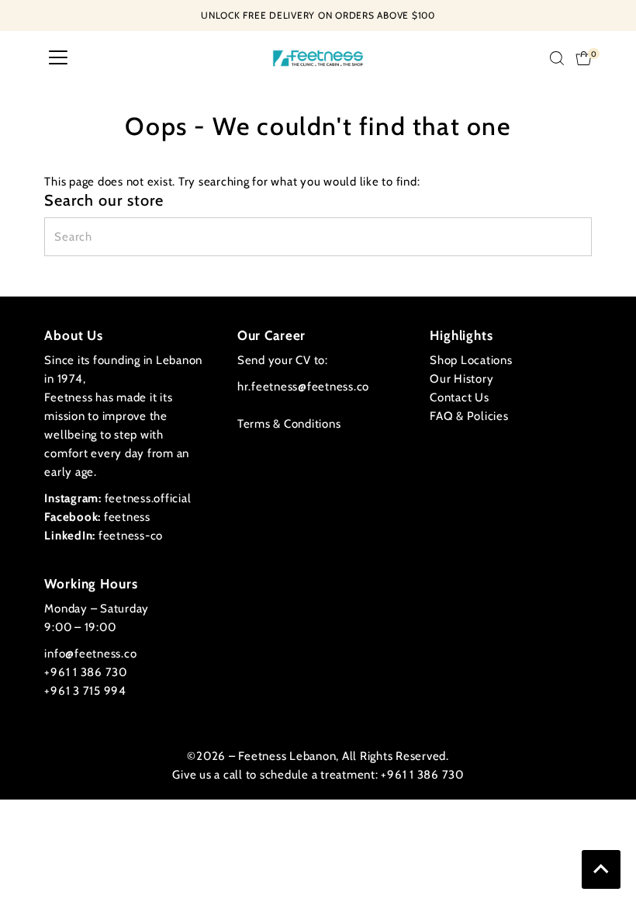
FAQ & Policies (469, 416)
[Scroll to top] (601, 869)
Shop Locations (471, 360)
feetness (97, 517)
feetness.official (117, 498)
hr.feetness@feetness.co (303, 387)
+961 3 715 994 (85, 691)
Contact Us (459, 397)
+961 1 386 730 (85, 672)
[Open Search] (557, 58)
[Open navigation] (58, 58)
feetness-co (103, 536)
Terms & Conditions (289, 424)
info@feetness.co (90, 654)
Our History (461, 379)
